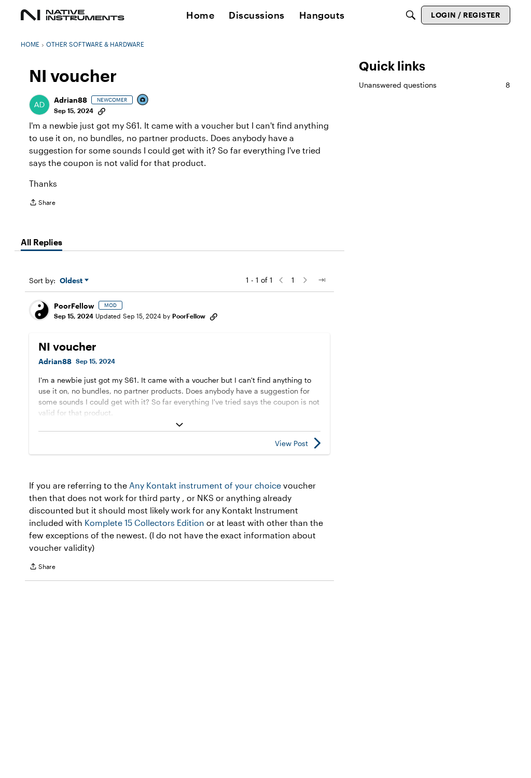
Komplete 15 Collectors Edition (144, 522)
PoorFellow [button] (74, 305)
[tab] (41, 242)
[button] (39, 104)
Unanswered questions (434, 84)
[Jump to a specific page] (321, 280)
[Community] (72, 15)
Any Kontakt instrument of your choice (205, 485)
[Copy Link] (101, 110)
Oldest (72, 281)
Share (42, 204)
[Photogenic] (143, 100)
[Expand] (179, 425)
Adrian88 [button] (70, 99)
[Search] (410, 15)
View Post (291, 443)
